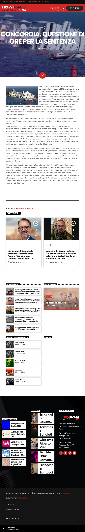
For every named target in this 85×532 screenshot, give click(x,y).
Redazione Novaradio (25, 208)
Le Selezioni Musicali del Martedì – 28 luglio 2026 (17, 454)
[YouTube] (39, 2)
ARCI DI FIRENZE (66, 493)
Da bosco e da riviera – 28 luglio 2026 (17, 462)
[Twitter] (70, 453)
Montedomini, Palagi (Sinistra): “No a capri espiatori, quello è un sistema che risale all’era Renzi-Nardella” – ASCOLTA (61, 255)
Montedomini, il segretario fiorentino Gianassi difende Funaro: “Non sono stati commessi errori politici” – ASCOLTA (20, 256)
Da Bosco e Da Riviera (56, 303)
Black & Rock (18, 379)
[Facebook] (51, 2)
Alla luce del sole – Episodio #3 (18, 434)
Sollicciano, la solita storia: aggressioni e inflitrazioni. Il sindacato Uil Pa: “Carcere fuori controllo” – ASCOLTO (26, 320)
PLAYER (75, 8)
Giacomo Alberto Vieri (46, 443)
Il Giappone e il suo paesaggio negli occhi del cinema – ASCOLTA (27, 329)
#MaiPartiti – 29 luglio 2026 (17, 443)
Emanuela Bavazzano (46, 420)
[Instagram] (48, 2)
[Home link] (14, 8)
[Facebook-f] (65, 453)
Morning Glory (19, 370)
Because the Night (20, 361)
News (42, 27)
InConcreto (22, 498)
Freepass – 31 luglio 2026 (17, 425)
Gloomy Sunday (19, 342)
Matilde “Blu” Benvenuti (46, 458)
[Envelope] (74, 453)
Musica (48, 296)
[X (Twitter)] (42, 2)
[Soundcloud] (45, 2)
